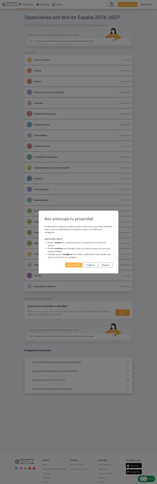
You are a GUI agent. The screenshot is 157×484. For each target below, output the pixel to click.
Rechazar (105, 265)
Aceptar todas (73, 265)
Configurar (90, 265)
